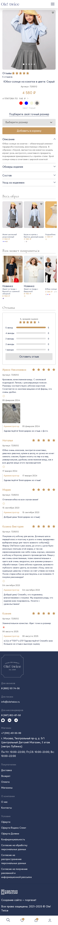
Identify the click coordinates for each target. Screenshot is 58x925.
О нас (4, 801)
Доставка (6, 770)
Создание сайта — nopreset (18, 900)
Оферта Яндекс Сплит (13, 827)
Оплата (5, 781)
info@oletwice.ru (10, 701)
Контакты (6, 807)
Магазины (6, 787)
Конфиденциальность (13, 839)
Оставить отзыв (29, 356)
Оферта (5, 821)
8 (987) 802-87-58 (11, 715)
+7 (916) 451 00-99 (11, 732)
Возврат (5, 775)
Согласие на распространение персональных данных (13, 859)
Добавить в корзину (29, 130)
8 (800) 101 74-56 (10, 688)
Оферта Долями (10, 833)
